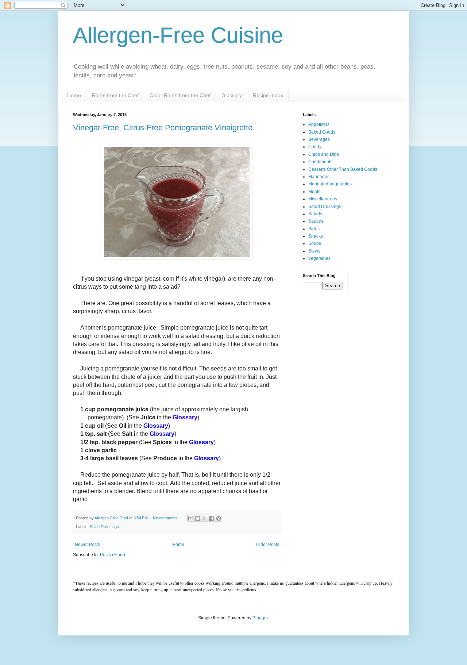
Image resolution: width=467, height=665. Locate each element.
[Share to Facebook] (211, 518)
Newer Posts (87, 544)
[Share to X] (204, 518)
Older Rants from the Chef (180, 95)
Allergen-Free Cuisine (178, 35)
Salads (315, 213)
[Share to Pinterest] (218, 518)
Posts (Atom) (112, 554)
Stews (314, 251)
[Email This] (190, 518)
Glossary (231, 95)
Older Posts (267, 544)
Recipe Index (268, 95)
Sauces (315, 221)
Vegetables (319, 258)
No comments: (166, 518)
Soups (314, 243)
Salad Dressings (104, 526)
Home (74, 95)
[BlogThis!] (197, 518)
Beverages (319, 139)
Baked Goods (321, 132)
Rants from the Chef (115, 95)
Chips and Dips (323, 154)
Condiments (320, 161)
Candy (314, 146)
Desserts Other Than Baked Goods (342, 169)
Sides (314, 228)
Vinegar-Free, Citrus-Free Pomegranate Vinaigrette (162, 127)
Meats (314, 191)
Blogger (260, 617)
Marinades (318, 176)
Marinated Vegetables (330, 184)
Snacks (315, 236)
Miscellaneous (322, 198)
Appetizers (318, 124)
